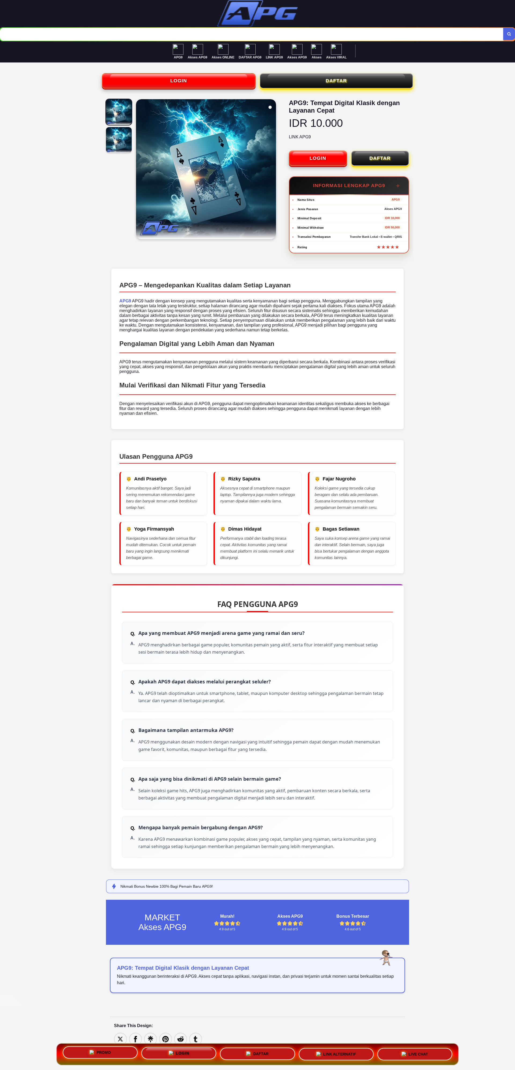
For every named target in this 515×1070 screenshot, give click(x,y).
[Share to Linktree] (150, 1038)
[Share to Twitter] (120, 1038)
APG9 (125, 301)
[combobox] (251, 34)
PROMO (104, 1054)
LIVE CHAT (418, 1052)
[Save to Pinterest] (165, 1038)
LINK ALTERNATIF (339, 1053)
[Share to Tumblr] (195, 1038)
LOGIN (178, 80)
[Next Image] (271, 170)
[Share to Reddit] (180, 1038)
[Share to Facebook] (135, 1038)
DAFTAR (336, 80)
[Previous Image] (140, 170)
